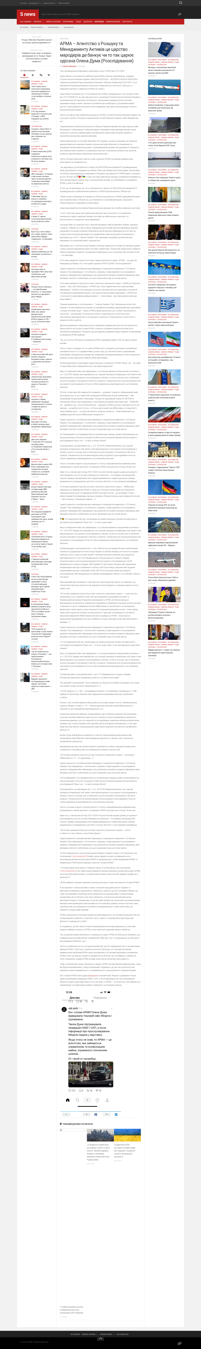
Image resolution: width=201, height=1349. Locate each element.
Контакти (127, 22)
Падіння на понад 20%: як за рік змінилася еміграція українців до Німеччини (162, 508)
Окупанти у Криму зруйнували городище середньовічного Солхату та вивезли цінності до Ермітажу (41, 404)
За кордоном (33, 3)
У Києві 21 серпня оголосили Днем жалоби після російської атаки (41, 218)
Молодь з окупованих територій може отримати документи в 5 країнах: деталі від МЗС (162, 70)
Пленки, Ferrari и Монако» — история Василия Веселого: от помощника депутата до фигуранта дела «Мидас (41, 292)
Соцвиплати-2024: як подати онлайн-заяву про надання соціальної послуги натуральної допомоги (124, 1151)
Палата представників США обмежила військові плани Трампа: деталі (163, 215)
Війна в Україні (64, 3)
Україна (37, 22)
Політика (151, 64)
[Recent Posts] (24, 75)
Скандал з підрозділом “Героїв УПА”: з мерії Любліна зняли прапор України (164, 470)
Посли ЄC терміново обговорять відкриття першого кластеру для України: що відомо (162, 287)
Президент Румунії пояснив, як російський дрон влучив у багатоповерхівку (161, 615)
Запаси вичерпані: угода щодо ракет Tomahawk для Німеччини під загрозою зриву (163, 108)
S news (27, 14)
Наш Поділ (26, 700)
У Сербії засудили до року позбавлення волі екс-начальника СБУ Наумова (71, 1310)
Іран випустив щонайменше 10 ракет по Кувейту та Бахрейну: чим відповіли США (164, 360)
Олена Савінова (69, 66)
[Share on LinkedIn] (110, 1114)
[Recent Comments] (41, 75)
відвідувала (93, 975)
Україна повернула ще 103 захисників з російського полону (41, 254)
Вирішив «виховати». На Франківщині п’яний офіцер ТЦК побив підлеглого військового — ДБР (41, 684)
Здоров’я (87, 22)
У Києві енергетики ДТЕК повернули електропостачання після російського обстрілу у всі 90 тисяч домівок (41, 156)
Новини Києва (48, 3)
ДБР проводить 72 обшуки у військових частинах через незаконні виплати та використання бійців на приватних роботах (42, 179)
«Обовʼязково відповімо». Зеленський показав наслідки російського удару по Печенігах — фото (41, 382)
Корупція (99, 22)
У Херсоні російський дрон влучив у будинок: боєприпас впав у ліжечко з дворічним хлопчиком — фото (42, 359)
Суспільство (162, 64)
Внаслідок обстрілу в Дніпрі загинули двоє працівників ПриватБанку (41, 424)
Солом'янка (22, 700)
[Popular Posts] (32, 75)
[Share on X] (70, 1114)
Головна (23, 3)
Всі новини (25, 22)
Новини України (37, 27)
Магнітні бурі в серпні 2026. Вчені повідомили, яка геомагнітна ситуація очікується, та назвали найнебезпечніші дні (42, 469)
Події (78, 22)
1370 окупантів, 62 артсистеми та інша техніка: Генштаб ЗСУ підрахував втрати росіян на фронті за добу (42, 634)
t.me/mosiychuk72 (79, 856)
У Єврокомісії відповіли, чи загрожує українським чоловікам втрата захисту (164, 398)
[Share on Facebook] (90, 1114)
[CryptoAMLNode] (179, 14)
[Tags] (49, 75)
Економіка (68, 22)
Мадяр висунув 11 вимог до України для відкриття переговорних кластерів (164, 653)
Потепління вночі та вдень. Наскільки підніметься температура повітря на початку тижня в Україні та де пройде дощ (42, 542)
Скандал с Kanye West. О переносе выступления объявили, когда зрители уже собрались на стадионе (41, 134)
